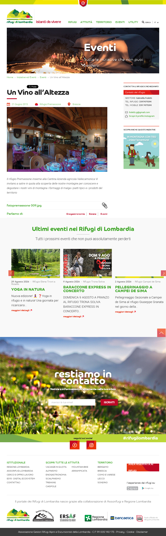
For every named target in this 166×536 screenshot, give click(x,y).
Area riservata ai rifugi (140, 467)
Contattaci (13, 482)
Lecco (101, 478)
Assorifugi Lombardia (20, 471)
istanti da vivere (48, 21)
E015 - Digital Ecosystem (21, 478)
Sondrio (103, 482)
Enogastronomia (75, 214)
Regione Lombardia (18, 467)
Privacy (120, 531)
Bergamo (103, 467)
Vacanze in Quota (56, 467)
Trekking (51, 482)
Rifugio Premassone (50, 104)
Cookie (130, 531)
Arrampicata (79, 471)
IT (155, 22)
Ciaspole (51, 486)
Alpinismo (51, 471)
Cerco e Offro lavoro (20, 474)
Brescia (102, 471)
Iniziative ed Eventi (26, 77)
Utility (133, 22)
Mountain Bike (80, 467)
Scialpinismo (53, 478)
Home (10, 77)
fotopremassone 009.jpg (24, 205)
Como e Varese (106, 474)
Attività (86, 22)
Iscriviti (109, 402)
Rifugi (72, 22)
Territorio (104, 22)
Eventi (120, 22)
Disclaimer (142, 531)
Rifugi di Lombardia (20, 16)
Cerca (148, 22)
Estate (92, 214)
